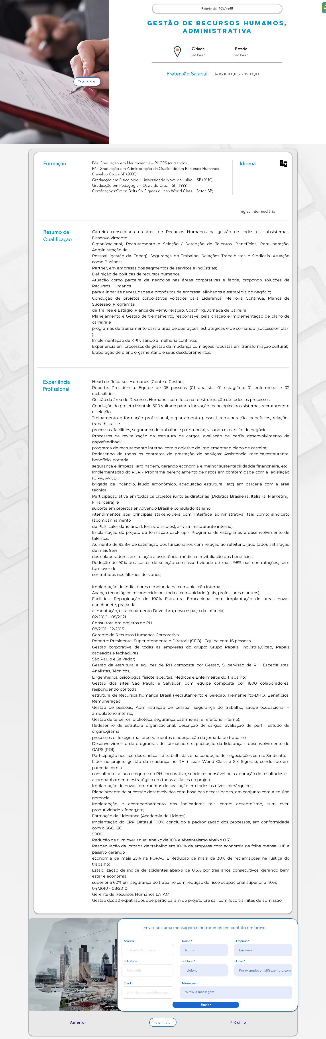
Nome (186, 940)
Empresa (241, 940)
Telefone (187, 961)
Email (239, 961)
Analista (129, 940)
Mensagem (189, 983)
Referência (130, 961)
